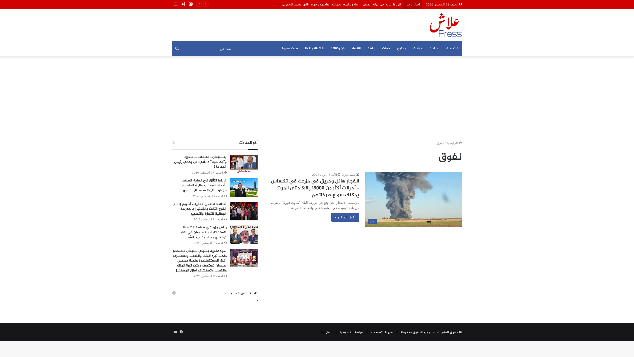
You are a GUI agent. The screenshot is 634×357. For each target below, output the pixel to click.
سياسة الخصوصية (352, 332)
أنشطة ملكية (314, 48)
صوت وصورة (290, 48)
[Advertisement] (317, 98)
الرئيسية (452, 48)
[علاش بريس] (446, 25)
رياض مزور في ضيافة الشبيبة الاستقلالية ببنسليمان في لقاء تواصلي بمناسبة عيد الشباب (204, 232)
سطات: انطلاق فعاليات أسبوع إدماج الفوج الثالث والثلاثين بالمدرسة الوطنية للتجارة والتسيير (200, 209)
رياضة (371, 48)
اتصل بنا (327, 332)
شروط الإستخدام (382, 332)
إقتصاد (356, 48)
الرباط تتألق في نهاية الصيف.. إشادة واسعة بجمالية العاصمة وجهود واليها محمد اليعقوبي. (341, 4)
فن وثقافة (337, 48)
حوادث (418, 48)
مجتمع (401, 48)
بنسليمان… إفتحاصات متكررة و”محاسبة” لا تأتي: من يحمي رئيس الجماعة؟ (200, 162)
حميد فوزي (348, 175)
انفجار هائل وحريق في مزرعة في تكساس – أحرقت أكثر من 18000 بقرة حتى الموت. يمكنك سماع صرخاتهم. (315, 188)
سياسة (434, 48)
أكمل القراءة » (345, 217)
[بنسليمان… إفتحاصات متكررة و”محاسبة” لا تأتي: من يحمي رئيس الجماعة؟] (244, 164)
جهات (386, 48)
